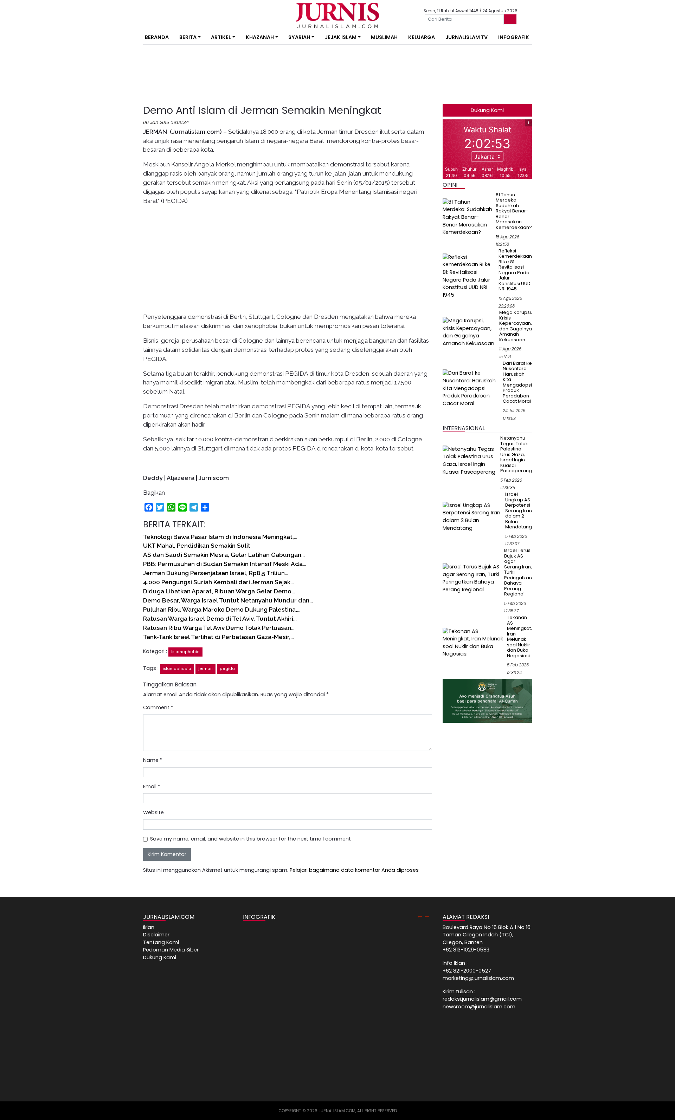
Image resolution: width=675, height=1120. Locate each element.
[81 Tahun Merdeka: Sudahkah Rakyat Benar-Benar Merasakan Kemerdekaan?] (468, 216)
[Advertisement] (121, 130)
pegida (227, 668)
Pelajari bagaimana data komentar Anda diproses (354, 870)
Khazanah (260, 37)
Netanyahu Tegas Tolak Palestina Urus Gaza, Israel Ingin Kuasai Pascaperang (516, 454)
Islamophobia (185, 651)
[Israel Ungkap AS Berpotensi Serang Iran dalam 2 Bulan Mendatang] (472, 516)
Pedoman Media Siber (171, 949)
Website (153, 812)
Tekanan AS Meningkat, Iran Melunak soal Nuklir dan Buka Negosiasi (519, 636)
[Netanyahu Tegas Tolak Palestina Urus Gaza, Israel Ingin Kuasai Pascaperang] (470, 460)
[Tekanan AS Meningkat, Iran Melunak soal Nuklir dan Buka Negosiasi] (473, 642)
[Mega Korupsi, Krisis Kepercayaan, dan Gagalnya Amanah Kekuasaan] (469, 331)
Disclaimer (156, 934)
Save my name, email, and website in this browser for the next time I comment (250, 838)
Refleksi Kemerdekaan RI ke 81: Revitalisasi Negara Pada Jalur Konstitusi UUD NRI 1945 (515, 270)
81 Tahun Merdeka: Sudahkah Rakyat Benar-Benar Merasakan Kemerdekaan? (514, 211)
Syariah (299, 37)
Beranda (157, 37)
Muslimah (384, 37)
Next (426, 915)
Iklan (148, 927)
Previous (419, 915)
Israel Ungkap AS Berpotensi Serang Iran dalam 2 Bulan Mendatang (518, 510)
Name (152, 760)
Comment (158, 707)
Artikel (221, 37)
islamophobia (177, 668)
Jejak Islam (340, 37)
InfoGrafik (513, 37)
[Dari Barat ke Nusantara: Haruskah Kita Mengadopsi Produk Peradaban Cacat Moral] (471, 387)
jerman (205, 668)
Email (151, 786)
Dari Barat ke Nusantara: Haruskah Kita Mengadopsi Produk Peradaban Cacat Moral (517, 382)
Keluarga (421, 37)
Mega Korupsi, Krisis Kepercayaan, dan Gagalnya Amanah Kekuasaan (515, 326)
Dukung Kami (487, 110)
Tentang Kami (161, 942)
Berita (188, 37)
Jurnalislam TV (466, 37)
